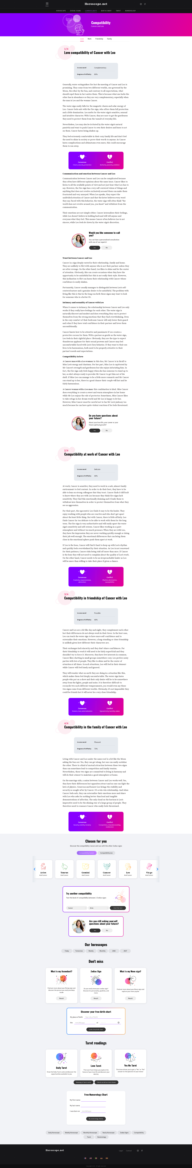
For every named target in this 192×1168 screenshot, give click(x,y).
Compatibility (139, 1133)
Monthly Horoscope (90, 1133)
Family (109, 39)
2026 (114, 951)
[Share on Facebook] (145, 4)
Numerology (130, 11)
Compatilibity (91, 11)
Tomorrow (79, 951)
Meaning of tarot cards (83, 1082)
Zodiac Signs (75, 11)
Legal (121, 1151)
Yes (95, 248)
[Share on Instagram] (141, 4)
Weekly (91, 951)
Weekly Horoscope (71, 1133)
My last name (75, 1105)
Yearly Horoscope (108, 1133)
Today (67, 951)
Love (82, 39)
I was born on (75, 1111)
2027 (125, 951)
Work (89, 39)
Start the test (118, 908)
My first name (75, 1100)
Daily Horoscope (54, 1133)
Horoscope (61, 11)
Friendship (99, 39)
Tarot (118, 11)
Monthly (102, 951)
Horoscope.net (96, 3)
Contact (129, 1151)
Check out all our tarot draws (106, 1082)
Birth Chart (106, 11)
